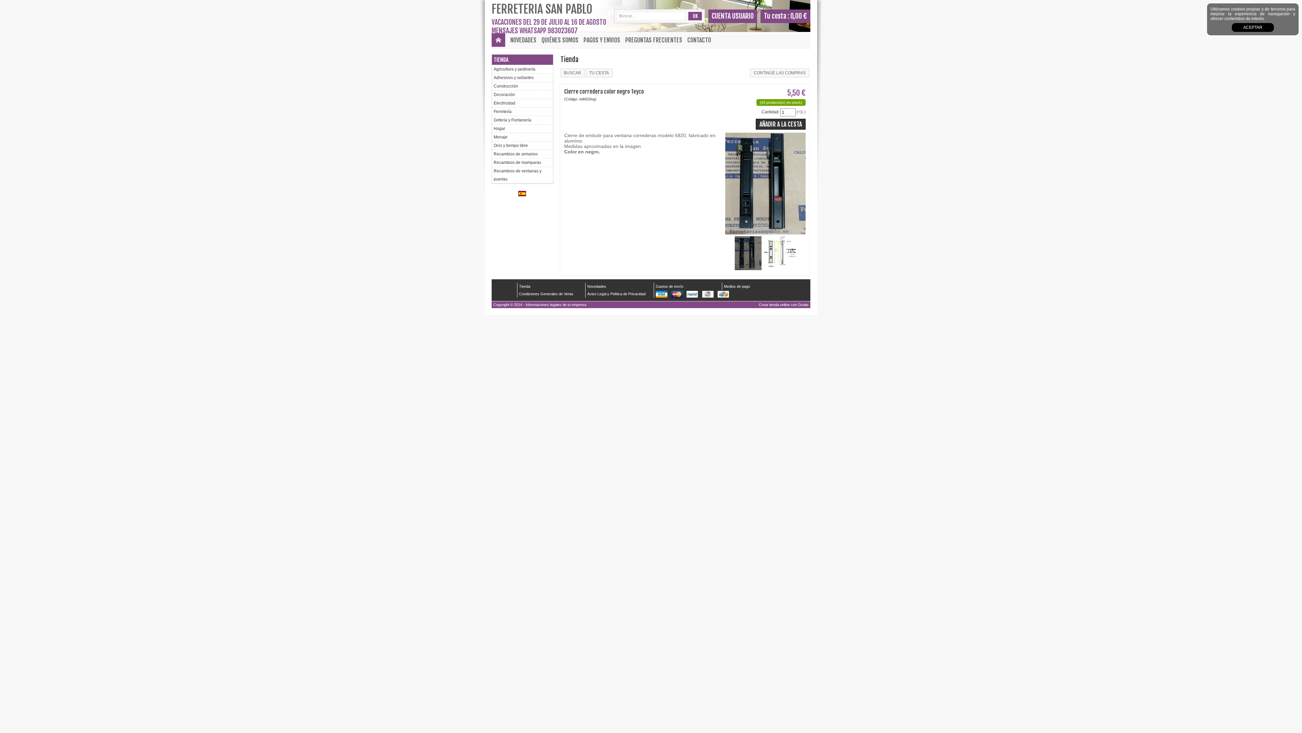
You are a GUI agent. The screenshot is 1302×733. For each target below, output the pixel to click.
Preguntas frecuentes (653, 40)
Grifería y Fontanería (512, 120)
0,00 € (798, 16)
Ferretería (503, 111)
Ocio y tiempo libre (511, 145)
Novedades (523, 40)
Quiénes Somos (559, 40)
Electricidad (504, 103)
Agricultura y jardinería (514, 69)
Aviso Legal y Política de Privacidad (616, 294)
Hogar (499, 128)
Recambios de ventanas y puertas (517, 175)
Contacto (699, 40)
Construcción (506, 86)
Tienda (501, 59)
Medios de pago (737, 286)
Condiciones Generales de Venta (546, 294)
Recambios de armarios (516, 154)
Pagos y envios (602, 40)
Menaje (501, 137)
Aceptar (1252, 27)
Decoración (504, 94)
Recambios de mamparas (517, 162)
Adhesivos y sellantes (514, 77)
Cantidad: (771, 112)
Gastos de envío (669, 286)
